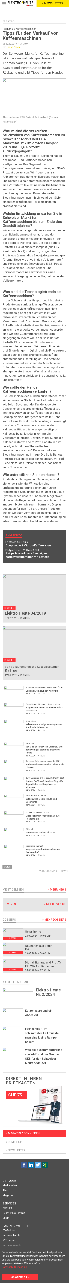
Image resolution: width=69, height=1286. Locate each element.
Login (6, 1217)
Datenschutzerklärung (14, 1267)
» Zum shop (14, 1142)
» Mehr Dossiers (54, 919)
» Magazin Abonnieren (23, 1133)
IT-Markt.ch (9, 1230)
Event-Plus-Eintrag (14, 1212)
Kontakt (7, 1207)
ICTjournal (9, 1240)
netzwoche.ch (11, 1235)
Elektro (8, 21)
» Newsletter (15, 1150)
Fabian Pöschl (13, 47)
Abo (5, 1190)
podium (7, 866)
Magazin (8, 1195)
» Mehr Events (54, 904)
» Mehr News (57, 889)
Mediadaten (10, 1185)
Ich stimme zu (20, 1277)
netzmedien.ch (11, 1245)
